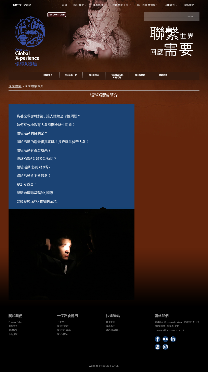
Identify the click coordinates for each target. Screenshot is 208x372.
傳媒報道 (13, 330)
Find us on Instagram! (165, 347)
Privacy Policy (16, 322)
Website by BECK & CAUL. (104, 365)
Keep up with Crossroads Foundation (173, 339)
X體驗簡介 (47, 75)
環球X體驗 (15, 86)
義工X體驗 (94, 75)
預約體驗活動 (112, 330)
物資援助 (110, 322)
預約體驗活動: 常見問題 (117, 76)
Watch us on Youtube (157, 347)
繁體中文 (17, 5)
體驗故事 (163, 75)
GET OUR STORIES (56, 14)
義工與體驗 (140, 75)
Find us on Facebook (157, 339)
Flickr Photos (165, 339)
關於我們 (79, 5)
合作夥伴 (170, 5)
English (27, 5)
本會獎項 (13, 334)
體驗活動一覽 (71, 75)
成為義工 (110, 326)
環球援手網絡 (64, 330)
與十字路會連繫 (146, 5)
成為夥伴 (98, 5)
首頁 (64, 5)
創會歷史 (13, 326)
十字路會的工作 (119, 5)
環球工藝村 (62, 326)
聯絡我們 (189, 5)
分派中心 (61, 322)
